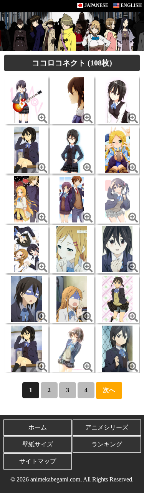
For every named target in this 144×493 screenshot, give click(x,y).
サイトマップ (37, 461)
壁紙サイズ (37, 444)
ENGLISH (130, 5)
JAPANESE (95, 5)
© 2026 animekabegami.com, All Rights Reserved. (72, 479)
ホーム (37, 427)
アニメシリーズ (106, 427)
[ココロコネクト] (26, 99)
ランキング (106, 444)
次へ (109, 390)
